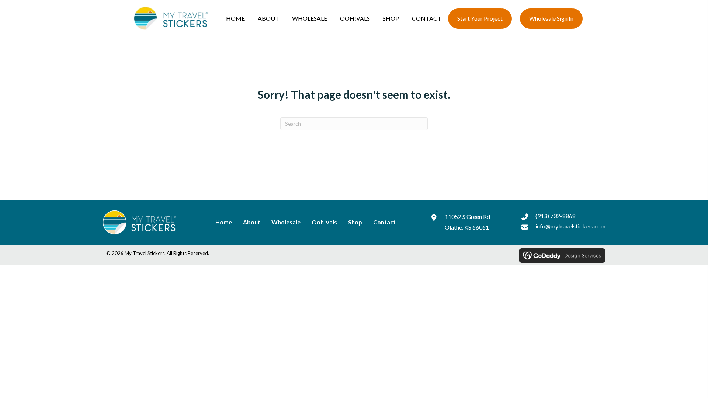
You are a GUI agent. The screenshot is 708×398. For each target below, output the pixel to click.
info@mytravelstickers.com (570, 226)
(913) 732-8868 (555, 215)
